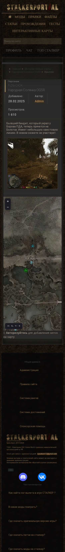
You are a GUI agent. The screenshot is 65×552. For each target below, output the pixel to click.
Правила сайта (28, 384)
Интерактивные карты (32, 31)
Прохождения (33, 24)
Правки (34, 17)
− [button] (8, 207)
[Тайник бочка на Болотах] (26, 270)
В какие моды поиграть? (22, 506)
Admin (39, 101)
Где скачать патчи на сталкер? (26, 534)
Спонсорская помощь (32, 426)
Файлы (50, 17)
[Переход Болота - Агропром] (33, 246)
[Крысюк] (31, 262)
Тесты (54, 24)
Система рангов (29, 398)
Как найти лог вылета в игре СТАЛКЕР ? (32, 492)
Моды (20, 17)
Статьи (11, 24)
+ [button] (8, 201)
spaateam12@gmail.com (47, 454)
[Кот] (15, 330)
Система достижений (32, 412)
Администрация (29, 370)
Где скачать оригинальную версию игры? (32, 520)
